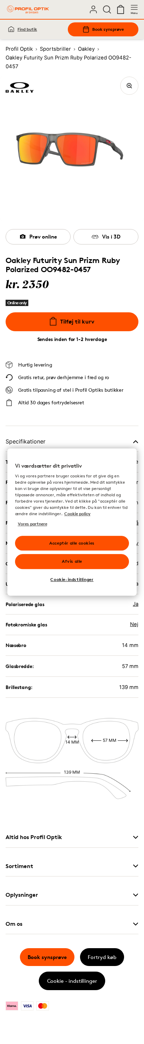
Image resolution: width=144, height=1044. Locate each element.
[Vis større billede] (129, 86)
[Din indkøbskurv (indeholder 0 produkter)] (120, 9)
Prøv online (43, 236)
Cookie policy (77, 514)
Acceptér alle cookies (72, 543)
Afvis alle (72, 561)
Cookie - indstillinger (72, 981)
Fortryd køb (102, 957)
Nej (134, 624)
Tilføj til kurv (77, 321)
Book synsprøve (108, 29)
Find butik (27, 29)
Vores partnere (32, 523)
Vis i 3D (111, 236)
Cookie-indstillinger (71, 579)
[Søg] (107, 9)
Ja (135, 604)
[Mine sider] (93, 9)
